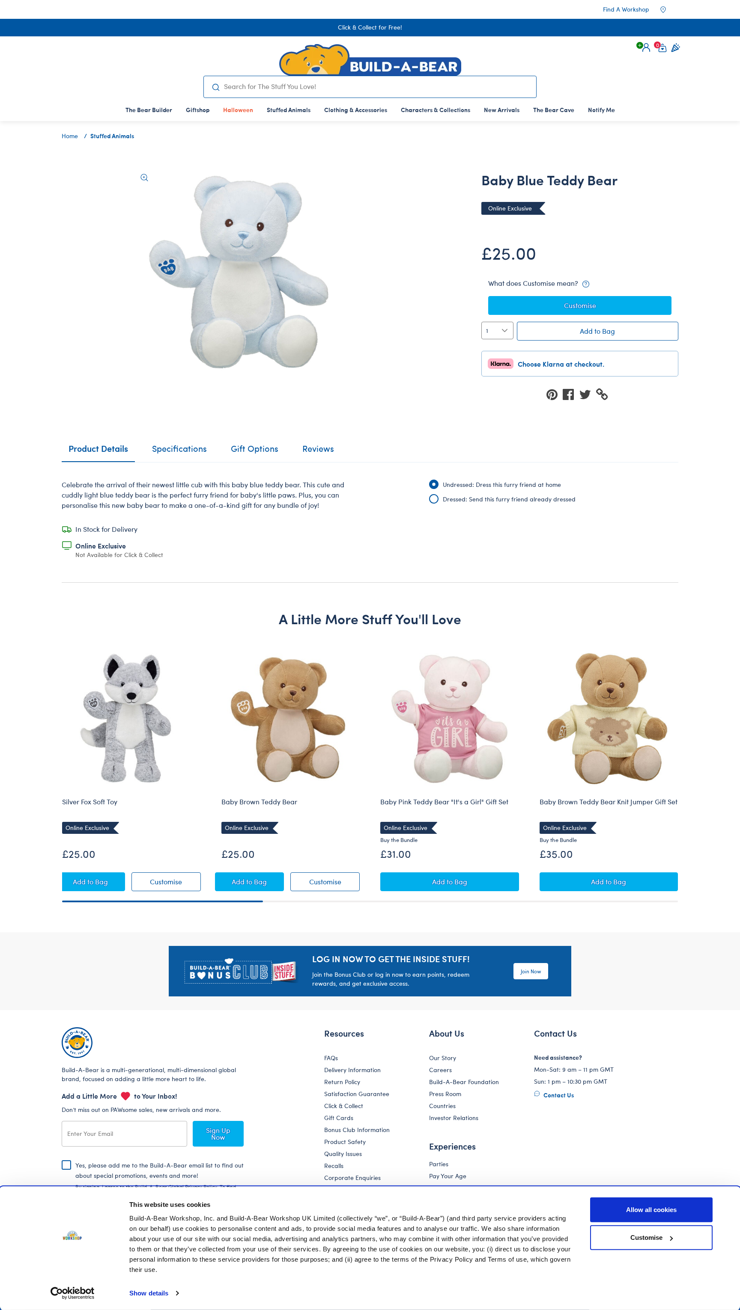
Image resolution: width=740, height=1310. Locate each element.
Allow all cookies (651, 1209)
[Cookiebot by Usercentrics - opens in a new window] (72, 1293)
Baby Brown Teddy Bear (259, 801)
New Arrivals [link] (501, 109)
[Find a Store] (668, 9)
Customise (646, 1237)
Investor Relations (453, 1118)
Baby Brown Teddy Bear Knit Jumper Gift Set (608, 801)
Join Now (531, 971)
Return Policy (342, 1082)
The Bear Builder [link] (148, 109)
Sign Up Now (218, 1133)
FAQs (331, 1058)
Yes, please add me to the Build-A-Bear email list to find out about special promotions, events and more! (159, 1182)
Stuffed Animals (112, 135)
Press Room (445, 1094)
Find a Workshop (626, 9)
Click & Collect (343, 1106)
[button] (646, 47)
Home (70, 136)
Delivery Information (352, 1070)
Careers (440, 1070)
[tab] (179, 452)
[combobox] (376, 86)
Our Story (442, 1058)
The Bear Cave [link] (553, 109)
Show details (148, 1293)
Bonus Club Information (357, 1130)
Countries (442, 1106)
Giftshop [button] (197, 109)
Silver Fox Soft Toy (89, 801)
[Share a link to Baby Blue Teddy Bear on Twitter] (587, 394)
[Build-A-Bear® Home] (370, 60)
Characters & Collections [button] (435, 109)
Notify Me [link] (601, 109)
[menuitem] (149, 109)
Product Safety (345, 1142)
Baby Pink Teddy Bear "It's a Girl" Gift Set (444, 801)
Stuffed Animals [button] (288, 109)
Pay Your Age (447, 1176)
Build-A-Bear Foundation (464, 1082)
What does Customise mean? (534, 283)
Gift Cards (338, 1118)
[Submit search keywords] (216, 87)
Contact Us (558, 1095)
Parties (438, 1164)
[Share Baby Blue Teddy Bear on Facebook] (571, 394)
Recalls (333, 1166)
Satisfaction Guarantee (356, 1094)
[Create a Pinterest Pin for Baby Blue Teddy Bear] (554, 394)
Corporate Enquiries (352, 1178)
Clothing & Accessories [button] (355, 109)
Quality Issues (343, 1154)
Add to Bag (597, 330)
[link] (238, 109)
